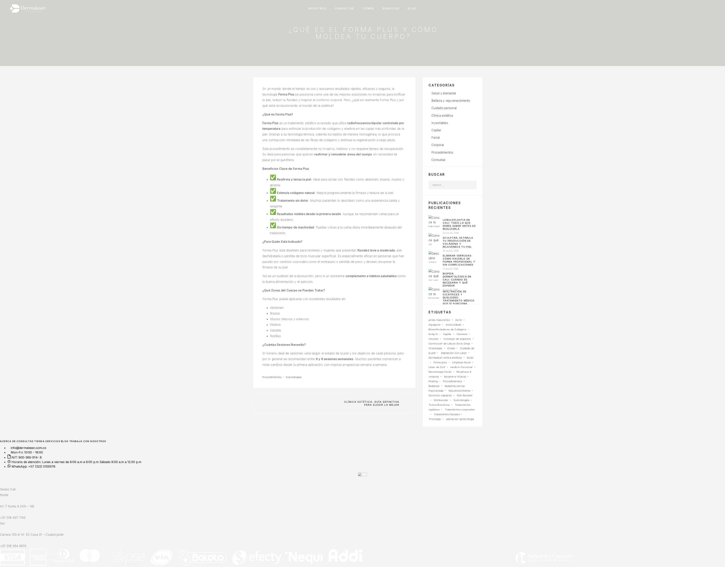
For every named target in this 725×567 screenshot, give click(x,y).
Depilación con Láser (454, 352)
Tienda (368, 8)
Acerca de (8, 441)
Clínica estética (442, 115)
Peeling (433, 381)
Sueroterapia (294, 377)
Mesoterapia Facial (440, 371)
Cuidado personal (444, 108)
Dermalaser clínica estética (445, 357)
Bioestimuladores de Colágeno (447, 329)
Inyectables (439, 123)
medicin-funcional (461, 367)
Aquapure (435, 324)
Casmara (462, 334)
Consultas (344, 8)
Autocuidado (453, 324)
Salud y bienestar (443, 93)
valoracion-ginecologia (460, 418)
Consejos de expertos (457, 338)
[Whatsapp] (8, 478)
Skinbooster (441, 400)
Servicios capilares (440, 395)
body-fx (433, 334)
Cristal (451, 348)
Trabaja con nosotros (87, 441)
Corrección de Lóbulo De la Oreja (449, 343)
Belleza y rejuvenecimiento (450, 100)
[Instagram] (3, 478)
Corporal (437, 145)
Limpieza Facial (461, 362)
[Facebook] (1, 478)
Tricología (435, 418)
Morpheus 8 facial (455, 376)
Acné (458, 319)
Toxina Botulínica (439, 404)
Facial (435, 137)
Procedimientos (272, 377)
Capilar (436, 130)
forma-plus (440, 362)
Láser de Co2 (437, 367)
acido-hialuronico (439, 319)
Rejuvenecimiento (459, 390)
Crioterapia (435, 348)
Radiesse (434, 385)
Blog (412, 8)
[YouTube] (6, 478)
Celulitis (433, 338)
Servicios (390, 8)
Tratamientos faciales (447, 414)
